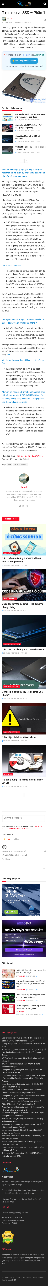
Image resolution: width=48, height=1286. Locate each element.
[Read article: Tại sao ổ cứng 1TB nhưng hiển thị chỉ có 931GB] (24, 761)
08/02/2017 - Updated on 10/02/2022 (18, 23)
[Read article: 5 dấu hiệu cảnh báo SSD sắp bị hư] (24, 718)
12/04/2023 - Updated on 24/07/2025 (28, 120)
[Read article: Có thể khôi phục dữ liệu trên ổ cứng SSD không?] (7, 150)
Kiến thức (8, 774)
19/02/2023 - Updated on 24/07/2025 (28, 130)
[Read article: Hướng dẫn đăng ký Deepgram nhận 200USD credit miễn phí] (8, 998)
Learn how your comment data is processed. (22, 827)
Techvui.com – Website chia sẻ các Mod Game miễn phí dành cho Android (24, 1078)
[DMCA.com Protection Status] (8, 1237)
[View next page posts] (26, 161)
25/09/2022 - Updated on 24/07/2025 (28, 152)
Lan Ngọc (21, 1012)
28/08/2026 (31, 976)
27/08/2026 (31, 990)
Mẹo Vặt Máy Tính (11, 553)
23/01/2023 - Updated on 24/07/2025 (28, 141)
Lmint (12, 19)
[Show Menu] (3, 4)
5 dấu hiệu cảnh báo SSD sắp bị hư (19, 737)
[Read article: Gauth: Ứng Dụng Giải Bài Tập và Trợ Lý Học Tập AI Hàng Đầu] (8, 1009)
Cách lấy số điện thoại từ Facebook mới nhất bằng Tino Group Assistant (24, 1052)
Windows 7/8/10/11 (12, 644)
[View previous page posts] (22, 161)
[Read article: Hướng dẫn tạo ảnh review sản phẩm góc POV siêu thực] (8, 973)
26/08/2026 (31, 1001)
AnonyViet (6, 1070)
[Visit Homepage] (23, 3)
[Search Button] (45, 4)
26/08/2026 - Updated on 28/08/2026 (29, 1015)
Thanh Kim (21, 976)
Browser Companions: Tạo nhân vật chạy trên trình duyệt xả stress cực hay (30, 984)
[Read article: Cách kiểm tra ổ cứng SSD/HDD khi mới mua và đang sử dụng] (7, 117)
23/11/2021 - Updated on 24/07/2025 (15, 786)
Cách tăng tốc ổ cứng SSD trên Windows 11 (23, 649)
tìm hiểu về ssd (20, 465)
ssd (9, 465)
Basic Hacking (10, 598)
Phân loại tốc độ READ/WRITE (29, 456)
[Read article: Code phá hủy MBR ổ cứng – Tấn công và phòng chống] (7, 128)
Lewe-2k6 (7, 851)
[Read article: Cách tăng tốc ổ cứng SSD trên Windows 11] (7, 139)
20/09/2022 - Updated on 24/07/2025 (15, 741)
